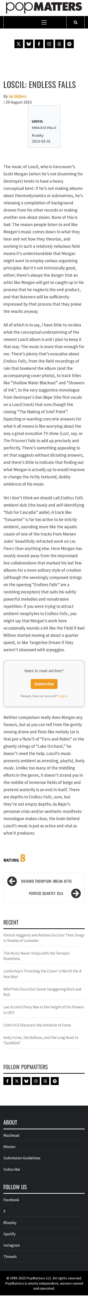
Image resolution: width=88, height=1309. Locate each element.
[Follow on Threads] (59, 44)
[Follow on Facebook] (39, 44)
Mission (9, 1146)
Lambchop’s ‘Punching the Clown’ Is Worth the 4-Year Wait (42, 974)
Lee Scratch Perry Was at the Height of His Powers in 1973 (43, 1010)
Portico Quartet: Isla (46, 893)
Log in (63, 696)
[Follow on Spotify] (69, 44)
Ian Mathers (17, 96)
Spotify (9, 1233)
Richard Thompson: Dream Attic (46, 881)
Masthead (11, 1135)
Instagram (11, 1245)
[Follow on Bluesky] (29, 44)
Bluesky (9, 1222)
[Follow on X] (18, 44)
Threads (10, 1256)
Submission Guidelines (21, 1158)
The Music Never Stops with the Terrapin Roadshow (36, 956)
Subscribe (44, 684)
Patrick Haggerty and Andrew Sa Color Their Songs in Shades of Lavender (44, 938)
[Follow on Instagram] (49, 44)
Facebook (11, 1199)
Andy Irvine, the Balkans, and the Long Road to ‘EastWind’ (40, 1040)
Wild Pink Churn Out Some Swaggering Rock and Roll (42, 992)
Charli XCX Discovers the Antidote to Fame (37, 1025)
